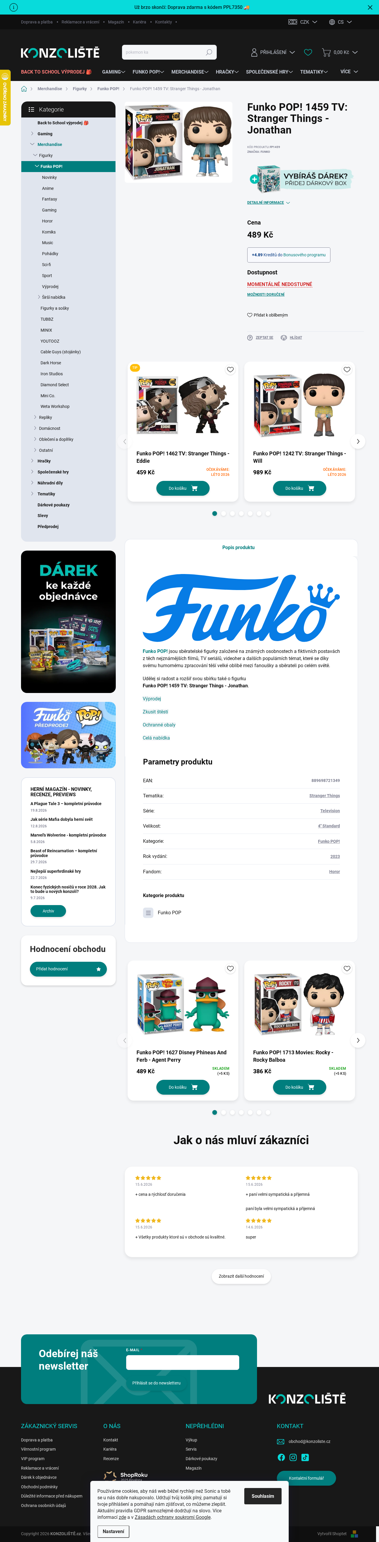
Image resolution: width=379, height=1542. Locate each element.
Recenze (111, 1458)
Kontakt (110, 1440)
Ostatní (46, 450)
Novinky (49, 177)
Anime (48, 188)
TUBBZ (47, 319)
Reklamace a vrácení (80, 22)
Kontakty (163, 22)
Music (47, 242)
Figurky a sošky (55, 308)
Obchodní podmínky (39, 1486)
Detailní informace (265, 203)
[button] (214, 513)
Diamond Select (55, 384)
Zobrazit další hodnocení (241, 1276)
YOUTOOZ (50, 341)
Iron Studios (52, 373)
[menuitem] (58, 72)
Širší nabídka (53, 297)
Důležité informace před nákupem (51, 1496)
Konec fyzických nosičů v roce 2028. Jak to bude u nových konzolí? (67, 889)
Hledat (209, 52)
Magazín (116, 22)
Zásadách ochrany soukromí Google (173, 1517)
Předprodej (48, 526)
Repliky (45, 417)
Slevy (43, 515)
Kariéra (139, 22)
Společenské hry (53, 472)
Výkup (191, 1440)
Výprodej (50, 286)
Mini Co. (48, 395)
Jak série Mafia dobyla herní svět (61, 819)
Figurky (46, 155)
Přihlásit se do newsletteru (156, 1383)
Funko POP (169, 912)
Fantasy (49, 199)
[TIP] (182, 405)
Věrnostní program (38, 1449)
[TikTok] (305, 1456)
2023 (335, 856)
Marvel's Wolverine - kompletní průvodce (68, 835)
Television (330, 810)
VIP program (32, 1458)
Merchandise (50, 144)
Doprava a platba (37, 22)
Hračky (44, 461)
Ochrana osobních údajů (43, 1505)
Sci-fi (46, 264)
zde (122, 1517)
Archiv (48, 911)
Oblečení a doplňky (56, 439)
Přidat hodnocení (52, 968)
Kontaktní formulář (306, 1478)
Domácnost (49, 428)
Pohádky (50, 253)
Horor (47, 221)
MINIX (46, 330)
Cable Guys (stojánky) (61, 351)
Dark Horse (51, 362)
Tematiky (46, 494)
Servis (191, 1449)
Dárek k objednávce (39, 1477)
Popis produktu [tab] (238, 547)
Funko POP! (51, 166)
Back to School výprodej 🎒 (63, 122)
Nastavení (113, 1531)
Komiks (49, 232)
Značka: (258, 151)
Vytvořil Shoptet (332, 1533)
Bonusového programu (304, 254)
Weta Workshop (55, 406)
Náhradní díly (50, 483)
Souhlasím (263, 1496)
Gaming (45, 133)
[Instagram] (293, 1456)
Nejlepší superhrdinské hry (55, 871)
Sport (47, 275)
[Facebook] (281, 1456)
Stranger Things (324, 795)
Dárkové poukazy (54, 505)
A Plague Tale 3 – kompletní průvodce (66, 803)
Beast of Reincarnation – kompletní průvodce (63, 853)
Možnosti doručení (266, 294)
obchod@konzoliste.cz (309, 1441)
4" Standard (329, 826)
